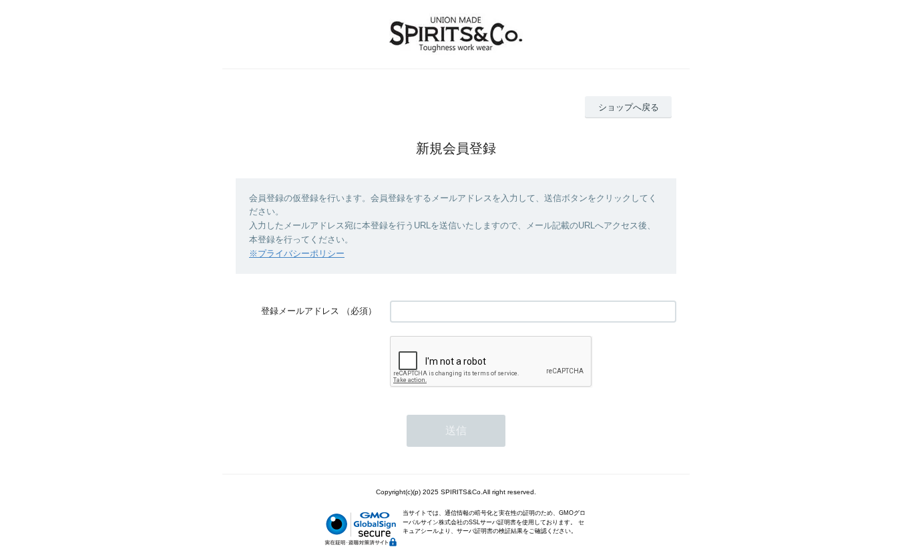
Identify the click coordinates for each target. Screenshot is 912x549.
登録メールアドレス (300, 311)
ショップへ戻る (628, 107)
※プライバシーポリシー (297, 253)
